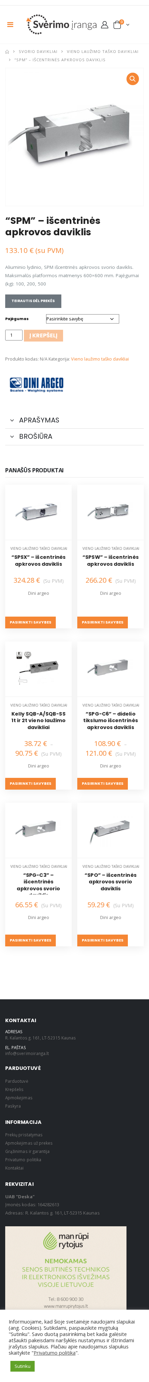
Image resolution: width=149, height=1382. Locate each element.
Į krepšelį (43, 335)
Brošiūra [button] (34, 436)
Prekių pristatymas (24, 1134)
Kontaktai (14, 1168)
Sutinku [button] (22, 1366)
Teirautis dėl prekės (33, 300)
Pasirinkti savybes (30, 622)
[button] (121, 26)
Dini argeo (38, 593)
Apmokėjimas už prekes (29, 1143)
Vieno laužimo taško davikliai (103, 51)
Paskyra (13, 1106)
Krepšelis (14, 1089)
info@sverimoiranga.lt (27, 1053)
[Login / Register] (104, 24)
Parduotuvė (16, 1081)
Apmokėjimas (19, 1097)
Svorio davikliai (38, 51)
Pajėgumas (17, 318)
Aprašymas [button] (38, 420)
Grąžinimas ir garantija (28, 1151)
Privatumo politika (23, 1159)
